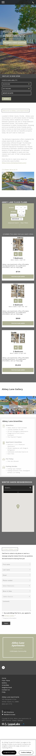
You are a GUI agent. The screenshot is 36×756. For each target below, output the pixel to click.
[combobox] (16, 84)
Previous (13, 244)
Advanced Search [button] (13, 223)
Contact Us (6, 690)
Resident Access (9, 714)
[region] (18, 748)
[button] (16, 254)
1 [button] (19, 211)
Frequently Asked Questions (15, 43)
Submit (6, 623)
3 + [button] (25, 207)
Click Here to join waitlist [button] (18, 276)
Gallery (4, 683)
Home (4, 678)
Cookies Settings (26, 752)
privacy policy (9, 615)
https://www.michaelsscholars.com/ (14, 163)
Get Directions (9, 712)
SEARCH (6, 99)
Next (23, 244)
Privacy (14, 720)
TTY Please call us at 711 (9, 169)
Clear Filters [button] (24, 223)
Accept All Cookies (9, 752)
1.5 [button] (23, 211)
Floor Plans (6, 680)
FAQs (3, 692)
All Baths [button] (13, 211)
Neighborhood (7, 687)
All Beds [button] (11, 207)
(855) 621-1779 (33, 2)
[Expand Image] (4, 400)
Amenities (5, 685)
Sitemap (20, 720)
